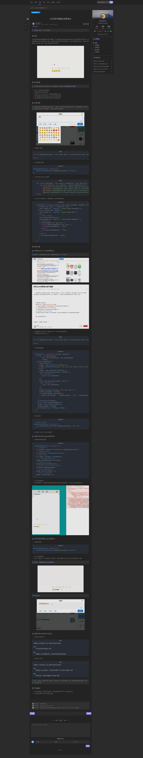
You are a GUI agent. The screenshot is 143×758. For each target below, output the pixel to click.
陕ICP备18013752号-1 (102, 34)
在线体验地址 (42, 562)
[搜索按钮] (111, 2)
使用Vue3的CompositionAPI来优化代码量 (101, 69)
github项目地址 (50, 562)
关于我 (58, 2)
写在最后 (97, 52)
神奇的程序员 (38, 23)
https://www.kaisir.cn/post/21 (46, 705)
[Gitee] (97, 31)
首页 (31, 2)
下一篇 (88, 713)
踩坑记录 (97, 49)
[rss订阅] (100, 31)
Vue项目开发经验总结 (39, 8)
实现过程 (97, 47)
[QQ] (108, 31)
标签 (48, 2)
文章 (40, 2)
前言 (96, 43)
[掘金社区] (102, 31)
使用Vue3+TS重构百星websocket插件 (101, 64)
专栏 (44, 2)
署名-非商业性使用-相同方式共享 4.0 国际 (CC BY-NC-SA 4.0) (59, 707)
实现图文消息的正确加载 (99, 71)
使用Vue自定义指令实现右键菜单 (101, 66)
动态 (36, 2)
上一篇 (32, 713)
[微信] (110, 31)
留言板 (53, 2)
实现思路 (97, 45)
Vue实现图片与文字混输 (69, 86)
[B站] (105, 31)
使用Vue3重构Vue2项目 (98, 61)
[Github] (95, 31)
